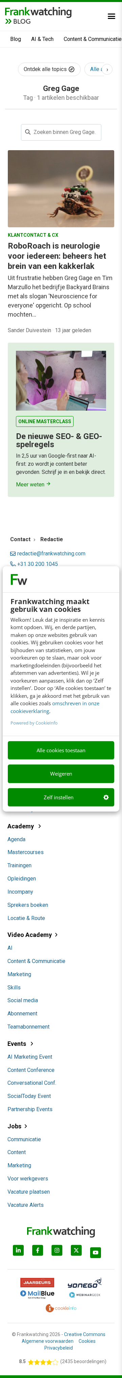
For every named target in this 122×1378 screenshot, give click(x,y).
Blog (15, 39)
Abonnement (22, 1013)
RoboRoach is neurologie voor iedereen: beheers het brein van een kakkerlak (57, 256)
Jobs (14, 1126)
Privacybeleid (58, 1348)
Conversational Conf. (31, 1083)
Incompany (20, 892)
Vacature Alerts (25, 1205)
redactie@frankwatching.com (51, 553)
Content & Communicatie (36, 961)
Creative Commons (84, 1334)
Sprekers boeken (27, 905)
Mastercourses (25, 852)
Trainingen (19, 865)
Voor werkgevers (27, 1178)
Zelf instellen (59, 797)
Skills (14, 987)
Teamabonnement (28, 1027)
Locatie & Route (26, 918)
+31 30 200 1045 (37, 564)
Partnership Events (30, 1109)
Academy (21, 826)
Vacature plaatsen (28, 1192)
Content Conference (31, 1070)
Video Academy (29, 934)
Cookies (87, 1341)
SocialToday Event (29, 1096)
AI (10, 948)
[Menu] (111, 16)
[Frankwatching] (38, 11)
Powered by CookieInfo (34, 723)
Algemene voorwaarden (48, 1341)
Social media (22, 1000)
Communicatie (24, 1139)
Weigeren (61, 774)
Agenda (16, 839)
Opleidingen (21, 878)
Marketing (19, 974)
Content (16, 1152)
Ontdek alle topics (46, 69)
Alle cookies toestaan (61, 750)
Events (17, 1043)
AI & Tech (42, 39)
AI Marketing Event (29, 1057)
